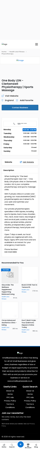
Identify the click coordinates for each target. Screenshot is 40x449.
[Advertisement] (20, 20)
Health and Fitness (17, 52)
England (9, 100)
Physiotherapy (7, 54)
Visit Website (28, 162)
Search (12, 447)
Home (4, 52)
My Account (28, 446)
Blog (36, 447)
